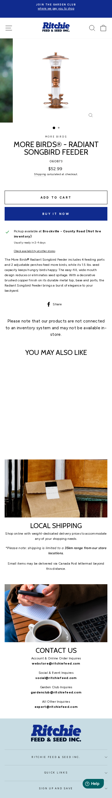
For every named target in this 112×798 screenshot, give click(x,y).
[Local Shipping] (56, 488)
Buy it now (56, 214)
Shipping (40, 174)
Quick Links (56, 772)
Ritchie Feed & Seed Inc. (56, 757)
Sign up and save (56, 788)
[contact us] (56, 613)
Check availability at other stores (34, 250)
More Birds (56, 136)
